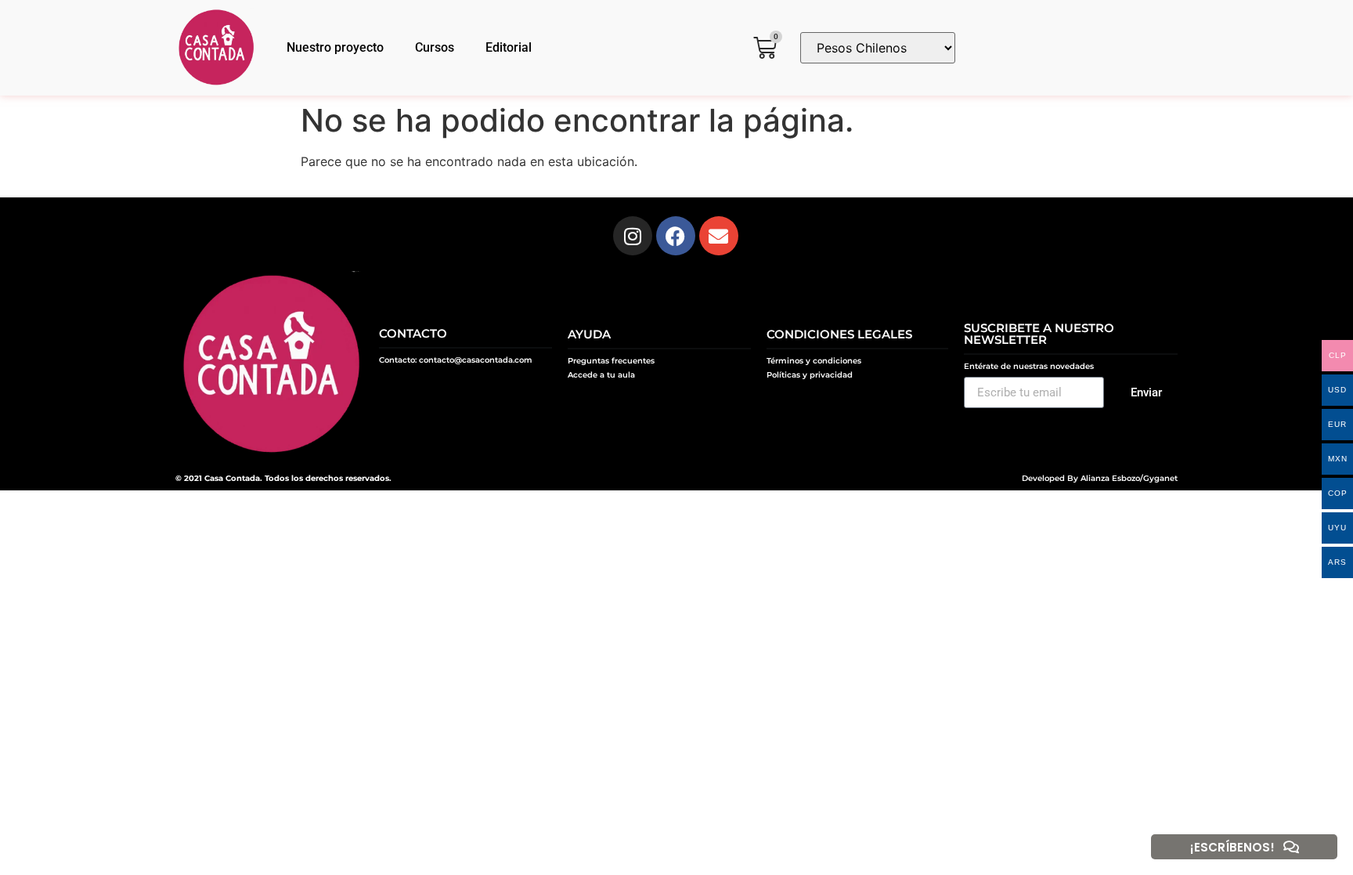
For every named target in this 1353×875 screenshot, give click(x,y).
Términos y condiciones (814, 361)
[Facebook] (675, 235)
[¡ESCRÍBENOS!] (1291, 847)
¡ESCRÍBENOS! (1232, 847)
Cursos (434, 47)
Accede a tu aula (601, 375)
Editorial (508, 47)
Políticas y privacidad (810, 375)
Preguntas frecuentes (611, 361)
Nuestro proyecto (335, 47)
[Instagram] (632, 235)
